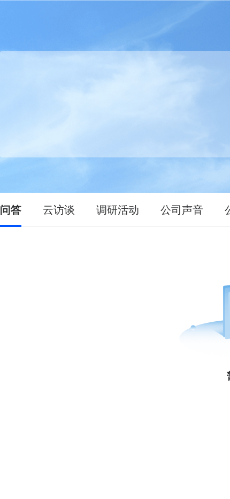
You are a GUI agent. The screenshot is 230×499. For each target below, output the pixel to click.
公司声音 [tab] (181, 210)
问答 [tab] (10, 210)
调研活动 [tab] (117, 210)
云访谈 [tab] (59, 210)
